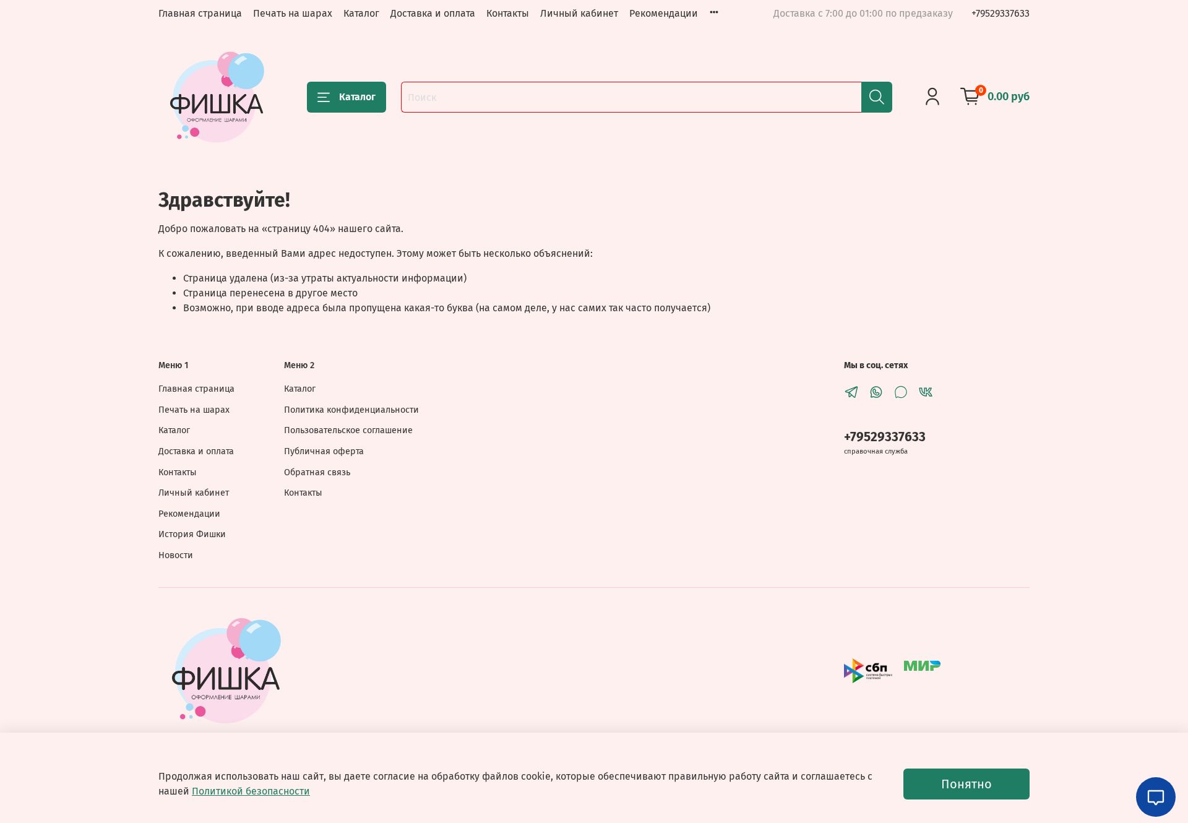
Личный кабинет (579, 13)
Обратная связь (317, 472)
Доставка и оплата (432, 13)
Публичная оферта (324, 451)
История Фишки (192, 534)
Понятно (966, 784)
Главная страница (200, 13)
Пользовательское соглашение (348, 430)
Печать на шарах (292, 13)
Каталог (361, 13)
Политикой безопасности (251, 791)
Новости (175, 555)
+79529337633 (1000, 13)
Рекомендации (663, 13)
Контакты (507, 13)
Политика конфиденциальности (351, 410)
